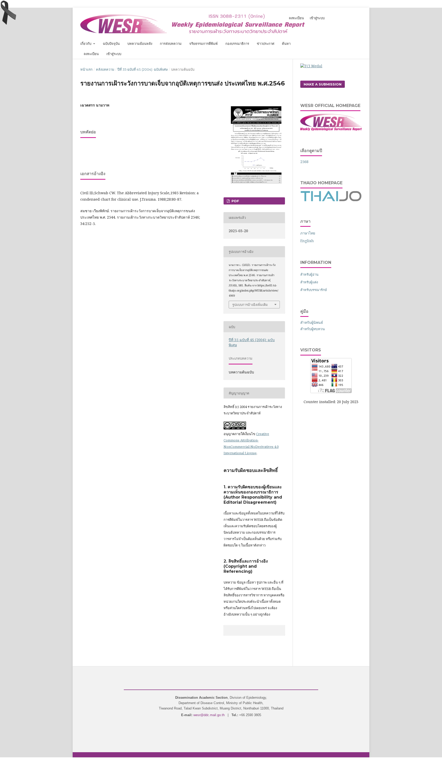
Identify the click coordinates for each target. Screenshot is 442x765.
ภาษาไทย (307, 233)
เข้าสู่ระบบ (113, 54)
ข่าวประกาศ (265, 43)
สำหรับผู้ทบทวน (312, 328)
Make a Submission (322, 84)
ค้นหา (286, 43)
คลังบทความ (105, 69)
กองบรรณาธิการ (237, 43)
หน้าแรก (86, 69)
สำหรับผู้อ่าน (309, 274)
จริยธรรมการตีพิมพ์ (203, 43)
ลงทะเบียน (91, 54)
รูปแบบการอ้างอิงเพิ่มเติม (250, 305)
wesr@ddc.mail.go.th (209, 715)
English (307, 240)
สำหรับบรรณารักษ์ (313, 289)
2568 (304, 161)
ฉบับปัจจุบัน (111, 43)
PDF (234, 201)
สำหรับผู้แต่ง (309, 282)
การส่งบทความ (171, 43)
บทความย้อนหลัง (139, 43)
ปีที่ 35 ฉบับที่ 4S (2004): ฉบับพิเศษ (142, 69)
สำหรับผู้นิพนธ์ (311, 322)
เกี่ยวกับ (86, 43)
